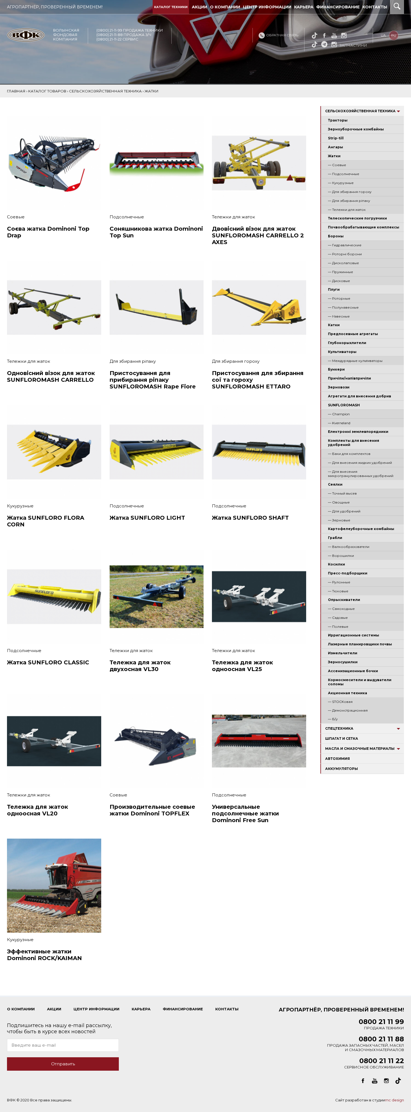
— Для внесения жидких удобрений (360, 462)
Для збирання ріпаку (133, 361)
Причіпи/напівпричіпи (349, 378)
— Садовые (338, 617)
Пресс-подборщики (347, 573)
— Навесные (339, 316)
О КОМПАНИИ (21, 1009)
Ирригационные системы (353, 635)
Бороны (336, 236)
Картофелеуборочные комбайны (361, 529)
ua (383, 35)
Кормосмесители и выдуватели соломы (359, 682)
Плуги (334, 289)
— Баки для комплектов (349, 454)
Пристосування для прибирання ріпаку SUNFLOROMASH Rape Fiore (153, 380)
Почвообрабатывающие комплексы (363, 227)
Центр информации (267, 6)
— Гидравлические (345, 245)
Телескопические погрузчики (357, 218)
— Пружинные (340, 272)
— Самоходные (341, 609)
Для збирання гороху (235, 361)
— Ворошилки (341, 555)
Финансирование (338, 6)
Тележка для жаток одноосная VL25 (242, 665)
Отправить (63, 1063)
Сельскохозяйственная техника (360, 111)
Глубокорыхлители (347, 343)
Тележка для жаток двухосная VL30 (140, 665)
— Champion (339, 414)
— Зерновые (339, 520)
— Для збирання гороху (350, 192)
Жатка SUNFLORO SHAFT (250, 517)
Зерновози (338, 387)
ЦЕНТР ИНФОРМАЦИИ (96, 1009)
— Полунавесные (343, 307)
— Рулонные (339, 582)
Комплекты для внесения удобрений (353, 442)
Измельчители (342, 653)
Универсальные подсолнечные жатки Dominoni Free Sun (245, 813)
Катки (334, 325)
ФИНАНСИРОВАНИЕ (183, 1009)
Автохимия (337, 759)
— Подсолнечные (343, 174)
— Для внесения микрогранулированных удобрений (360, 473)
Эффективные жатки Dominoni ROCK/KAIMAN (44, 954)
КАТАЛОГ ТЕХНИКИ (171, 7)
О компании (225, 6)
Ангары (335, 147)
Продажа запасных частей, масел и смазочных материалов (365, 1045)
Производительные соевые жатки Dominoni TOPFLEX (152, 810)
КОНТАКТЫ (226, 1009)
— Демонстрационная (348, 710)
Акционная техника (347, 693)
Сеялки (335, 484)
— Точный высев (342, 493)
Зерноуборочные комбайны (356, 129)
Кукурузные (20, 506)
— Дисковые (339, 281)
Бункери (336, 369)
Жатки (334, 156)
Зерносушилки (343, 662)
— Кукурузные (341, 183)
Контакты (374, 6)
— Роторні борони (345, 254)
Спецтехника (339, 728)
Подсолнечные (127, 216)
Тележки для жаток (233, 216)
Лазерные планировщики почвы (360, 644)
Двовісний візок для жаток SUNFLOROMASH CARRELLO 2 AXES (258, 235)
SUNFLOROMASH (344, 405)
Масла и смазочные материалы (360, 748)
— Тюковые (338, 591)
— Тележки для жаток (347, 209)
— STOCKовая (340, 702)
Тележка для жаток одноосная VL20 (37, 810)
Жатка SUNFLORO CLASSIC (48, 662)
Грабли (335, 538)
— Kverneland (339, 423)
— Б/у (333, 719)
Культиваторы (342, 352)
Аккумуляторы (341, 769)
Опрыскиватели (344, 600)
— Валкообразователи (348, 547)
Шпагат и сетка (341, 738)
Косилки (336, 564)
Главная (16, 91)
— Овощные (339, 502)
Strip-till (336, 138)
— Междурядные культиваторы (355, 361)
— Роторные (339, 298)
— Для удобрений (344, 511)
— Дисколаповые (343, 263)
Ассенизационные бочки (353, 671)
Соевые (16, 216)
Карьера (303, 6)
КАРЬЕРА (141, 1009)
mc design (394, 1100)
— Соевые (337, 165)
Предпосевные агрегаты (353, 334)
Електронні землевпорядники (358, 431)
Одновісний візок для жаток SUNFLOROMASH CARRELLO (51, 376)
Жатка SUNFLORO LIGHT (147, 517)
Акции (199, 6)
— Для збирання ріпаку (349, 201)
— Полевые (338, 626)
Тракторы (338, 120)
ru (393, 35)
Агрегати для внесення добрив (359, 396)
